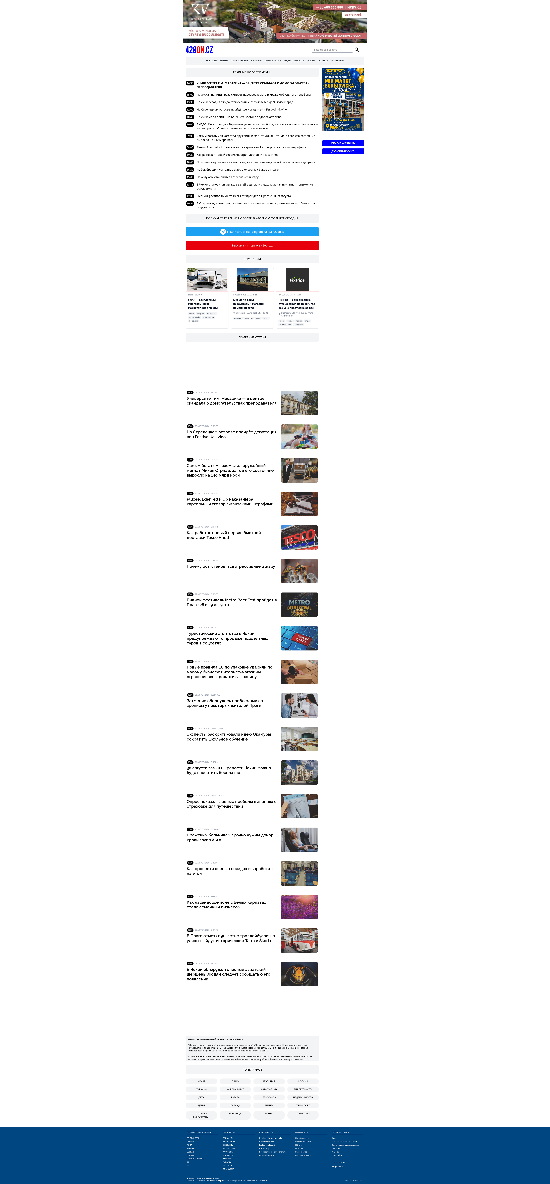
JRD (188, 1162)
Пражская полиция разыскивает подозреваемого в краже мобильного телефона (254, 94)
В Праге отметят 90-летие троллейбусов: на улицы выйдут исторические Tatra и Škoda (231, 938)
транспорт (303, 1105)
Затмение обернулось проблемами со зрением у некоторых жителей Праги (225, 703)
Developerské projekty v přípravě (272, 1152)
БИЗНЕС (224, 60)
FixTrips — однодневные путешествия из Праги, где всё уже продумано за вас (296, 303)
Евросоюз (269, 1097)
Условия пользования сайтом (344, 1141)
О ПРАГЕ (214, 426)
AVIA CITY (227, 1162)
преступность (303, 1089)
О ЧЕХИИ (214, 560)
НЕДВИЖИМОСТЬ (294, 60)
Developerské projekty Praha (270, 1138)
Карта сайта (337, 1155)
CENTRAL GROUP (194, 1138)
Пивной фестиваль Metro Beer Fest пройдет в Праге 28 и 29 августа (244, 196)
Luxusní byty (264, 1148)
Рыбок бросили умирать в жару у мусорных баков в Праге (238, 169)
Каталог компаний (343, 143)
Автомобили (269, 1089)
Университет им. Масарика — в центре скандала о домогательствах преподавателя (232, 401)
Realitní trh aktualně (267, 1145)
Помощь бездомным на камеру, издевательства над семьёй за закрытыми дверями (256, 162)
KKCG (189, 1165)
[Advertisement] (252, 366)
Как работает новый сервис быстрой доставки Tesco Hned (237, 155)
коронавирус (235, 1089)
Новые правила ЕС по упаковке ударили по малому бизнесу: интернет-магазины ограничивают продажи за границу (229, 672)
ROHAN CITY (228, 1138)
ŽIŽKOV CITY (228, 1145)
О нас (334, 1138)
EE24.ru (298, 1145)
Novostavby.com (302, 1138)
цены (201, 1105)
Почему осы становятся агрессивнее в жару (228, 177)
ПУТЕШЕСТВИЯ (217, 795)
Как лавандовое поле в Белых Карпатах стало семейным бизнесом (226, 905)
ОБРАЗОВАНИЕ (239, 60)
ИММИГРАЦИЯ (273, 60)
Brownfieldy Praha (266, 1155)
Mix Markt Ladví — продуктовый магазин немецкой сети (248, 303)
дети (201, 1097)
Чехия (201, 1081)
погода (235, 1105)
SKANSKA (190, 1148)
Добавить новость (343, 151)
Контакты (336, 1148)
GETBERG (191, 1155)
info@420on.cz (337, 1167)
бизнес (269, 1105)
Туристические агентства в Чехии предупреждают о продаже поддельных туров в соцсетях (227, 638)
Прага (235, 1081)
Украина (201, 1089)
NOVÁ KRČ (227, 1159)
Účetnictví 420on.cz (303, 1155)
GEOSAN (190, 1152)
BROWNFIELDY (229, 1132)
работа (235, 1097)
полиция (269, 1081)
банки (269, 1113)
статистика (303, 1113)
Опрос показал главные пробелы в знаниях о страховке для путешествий (232, 804)
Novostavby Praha (266, 1141)
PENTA (189, 1145)
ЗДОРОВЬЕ (215, 695)
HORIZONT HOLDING (195, 1159)
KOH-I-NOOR (228, 1155)
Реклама (335, 1152)
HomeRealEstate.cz (303, 1141)
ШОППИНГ (215, 527)
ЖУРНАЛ (323, 60)
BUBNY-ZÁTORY (229, 1148)
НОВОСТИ (211, 60)
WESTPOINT (228, 1165)
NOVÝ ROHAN (228, 1152)
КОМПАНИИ (337, 60)
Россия (303, 1081)
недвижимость (303, 1097)
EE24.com (299, 1148)
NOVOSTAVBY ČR (266, 1132)
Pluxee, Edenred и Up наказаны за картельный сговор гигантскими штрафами (251, 147)
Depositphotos (301, 1152)
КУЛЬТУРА (256, 60)
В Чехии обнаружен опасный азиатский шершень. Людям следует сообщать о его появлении (228, 974)
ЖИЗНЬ (214, 392)
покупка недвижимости (201, 1115)
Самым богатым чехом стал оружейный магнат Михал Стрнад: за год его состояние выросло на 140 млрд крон (230, 470)
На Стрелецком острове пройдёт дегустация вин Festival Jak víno (242, 109)
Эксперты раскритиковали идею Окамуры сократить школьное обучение (229, 737)
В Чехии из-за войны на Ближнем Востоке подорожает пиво (239, 117)
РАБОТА (311, 60)
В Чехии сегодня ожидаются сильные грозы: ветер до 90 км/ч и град (245, 102)
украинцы (235, 1113)
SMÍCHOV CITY (229, 1141)
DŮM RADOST (228, 1169)
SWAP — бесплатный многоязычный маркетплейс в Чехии (203, 303)
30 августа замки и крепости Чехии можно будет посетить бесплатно (229, 770)
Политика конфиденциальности (345, 1145)
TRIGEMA (190, 1141)
